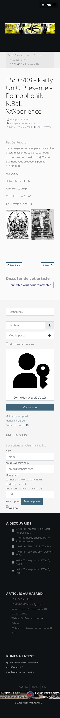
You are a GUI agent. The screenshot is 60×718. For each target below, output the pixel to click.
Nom (8, 450)
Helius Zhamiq (14, 181)
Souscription (13, 501)
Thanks (35, 686)
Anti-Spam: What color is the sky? (24, 488)
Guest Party (28, 123)
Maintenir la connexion (22, 344)
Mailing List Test (17, 484)
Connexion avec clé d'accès (30, 397)
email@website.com (17, 462)
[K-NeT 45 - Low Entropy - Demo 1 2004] (30, 694)
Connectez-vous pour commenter (30, 285)
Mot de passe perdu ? (18, 416)
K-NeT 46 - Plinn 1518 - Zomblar (34, 546)
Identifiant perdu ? (16, 420)
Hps (8, 173)
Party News (35, 479)
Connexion (30, 407)
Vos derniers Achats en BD (20, 672)
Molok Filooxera (15, 196)
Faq (44, 686)
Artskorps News (17, 479)
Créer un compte (16, 425)
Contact (23, 686)
